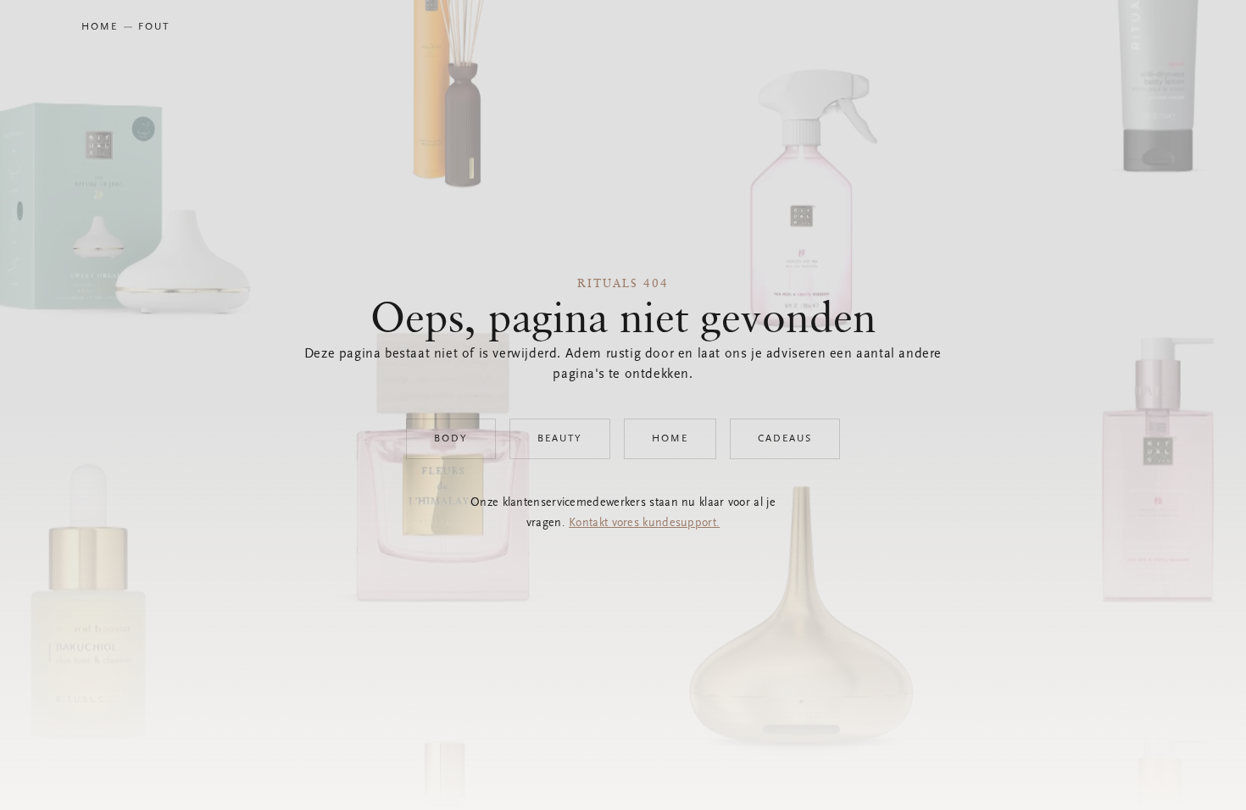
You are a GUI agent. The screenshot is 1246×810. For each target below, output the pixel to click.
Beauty (559, 439)
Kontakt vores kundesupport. (644, 524)
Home (670, 439)
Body (451, 439)
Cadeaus (785, 439)
